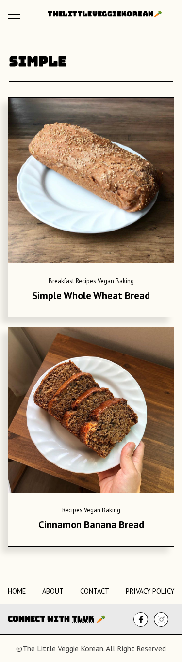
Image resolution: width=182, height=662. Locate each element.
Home (17, 591)
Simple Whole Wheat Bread (91, 295)
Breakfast (61, 281)
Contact (94, 591)
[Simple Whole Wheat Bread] (91, 182)
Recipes (86, 281)
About (53, 591)
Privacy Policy (150, 591)
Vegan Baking (116, 281)
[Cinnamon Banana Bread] (91, 411)
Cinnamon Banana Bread (91, 524)
